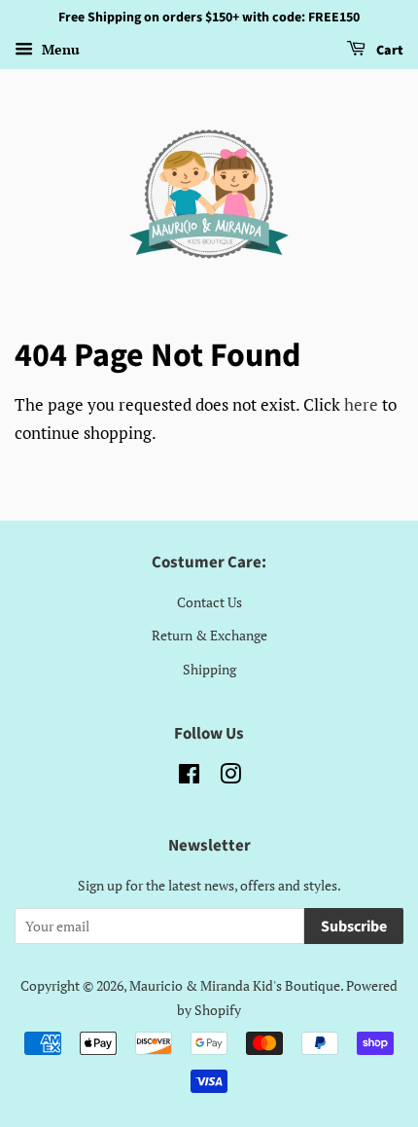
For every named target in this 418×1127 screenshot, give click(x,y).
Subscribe (354, 926)
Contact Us (209, 602)
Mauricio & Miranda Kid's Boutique (234, 985)
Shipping (209, 669)
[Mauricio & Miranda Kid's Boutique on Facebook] (189, 777)
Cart (388, 50)
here (361, 404)
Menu (59, 49)
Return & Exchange (209, 635)
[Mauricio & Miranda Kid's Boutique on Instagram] (230, 777)
